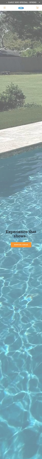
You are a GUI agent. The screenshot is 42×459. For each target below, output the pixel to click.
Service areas (21, 244)
